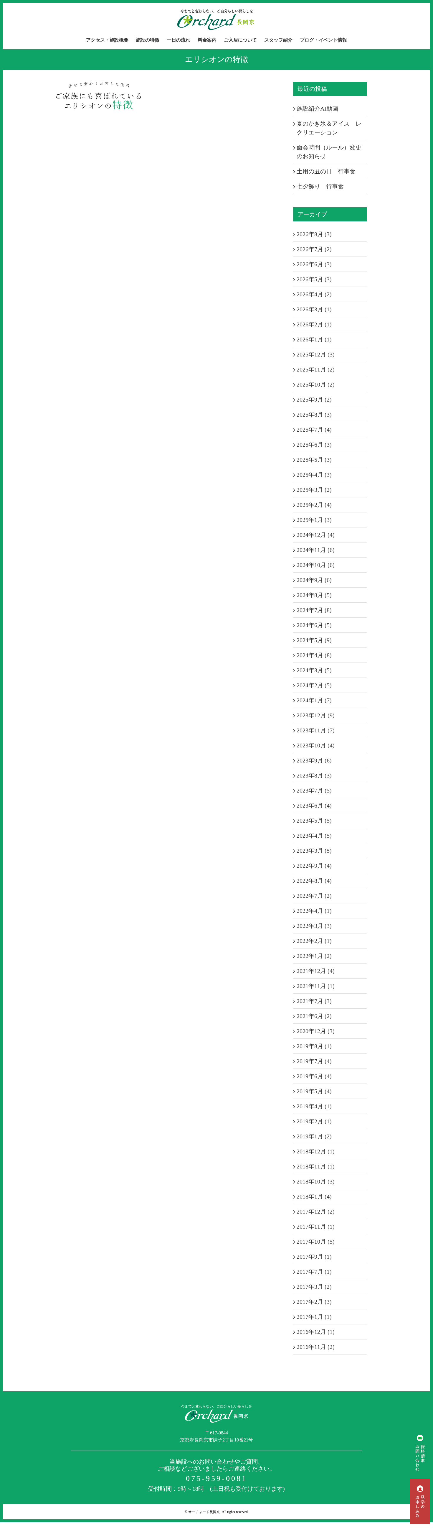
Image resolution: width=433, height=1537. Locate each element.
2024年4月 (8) (314, 655)
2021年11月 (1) (316, 986)
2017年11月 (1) (316, 1226)
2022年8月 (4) (314, 880)
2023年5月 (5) (314, 820)
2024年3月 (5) (314, 670)
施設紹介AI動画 (317, 108)
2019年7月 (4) (314, 1061)
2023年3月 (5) (314, 850)
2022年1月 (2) (314, 956)
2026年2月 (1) (314, 324)
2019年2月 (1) (314, 1121)
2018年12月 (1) (316, 1151)
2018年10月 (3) (316, 1181)
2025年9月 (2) (314, 399)
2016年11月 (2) (316, 1347)
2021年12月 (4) (316, 971)
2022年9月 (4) (314, 865)
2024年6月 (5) (314, 625)
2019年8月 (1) (314, 1046)
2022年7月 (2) (314, 895)
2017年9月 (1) (314, 1256)
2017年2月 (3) (314, 1301)
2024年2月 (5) (314, 685)
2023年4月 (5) (314, 835)
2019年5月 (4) (314, 1091)
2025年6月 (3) (314, 444)
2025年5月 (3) (314, 459)
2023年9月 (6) (314, 760)
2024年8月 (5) (314, 595)
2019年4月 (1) (314, 1106)
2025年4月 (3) (314, 474)
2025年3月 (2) (314, 489)
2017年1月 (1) (314, 1317)
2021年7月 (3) (314, 1001)
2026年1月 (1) (314, 339)
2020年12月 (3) (316, 1031)
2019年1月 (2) (314, 1136)
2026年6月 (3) (314, 264)
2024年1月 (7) (314, 700)
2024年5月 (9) (314, 640)
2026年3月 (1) (314, 309)
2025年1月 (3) (314, 520)
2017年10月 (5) (316, 1241)
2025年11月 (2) (316, 369)
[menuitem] (111, 40)
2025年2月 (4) (314, 505)
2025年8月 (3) (314, 414)
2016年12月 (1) (316, 1332)
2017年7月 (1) (314, 1271)
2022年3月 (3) (314, 926)
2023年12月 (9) (316, 715)
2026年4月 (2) (314, 294)
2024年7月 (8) (314, 610)
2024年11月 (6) (316, 550)
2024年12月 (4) (316, 535)
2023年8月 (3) (314, 775)
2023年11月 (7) (316, 730)
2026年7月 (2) (314, 249)
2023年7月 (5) (314, 790)
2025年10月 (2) (316, 384)
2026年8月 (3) (314, 234)
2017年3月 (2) (314, 1286)
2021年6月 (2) (314, 1016)
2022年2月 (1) (314, 941)
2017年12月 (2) (316, 1211)
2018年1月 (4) (314, 1196)
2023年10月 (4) (316, 745)
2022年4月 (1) (314, 911)
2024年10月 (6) (316, 565)
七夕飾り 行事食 (320, 186)
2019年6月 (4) (314, 1076)
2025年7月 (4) (314, 429)
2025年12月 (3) (316, 354)
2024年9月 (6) (314, 580)
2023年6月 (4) (314, 805)
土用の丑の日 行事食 (326, 171)
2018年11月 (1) (316, 1166)
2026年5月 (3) (314, 279)
